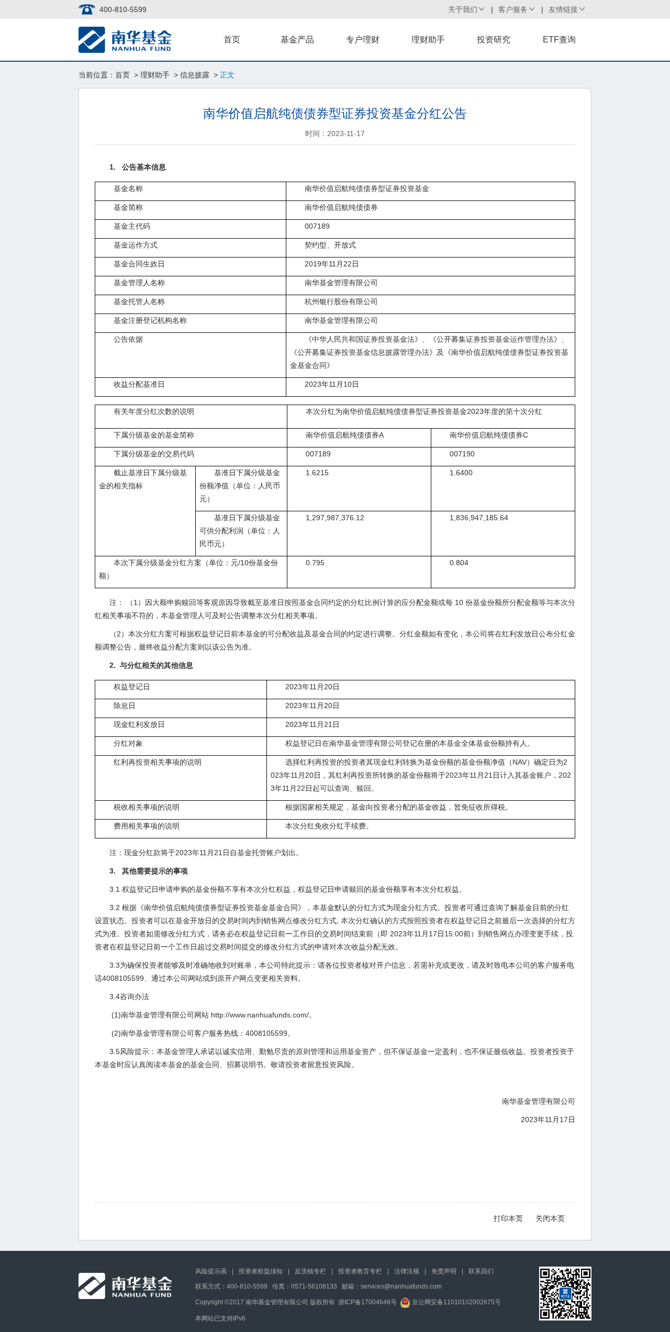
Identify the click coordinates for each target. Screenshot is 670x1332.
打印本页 (508, 1218)
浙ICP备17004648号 (367, 1302)
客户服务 (513, 9)
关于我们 (462, 9)
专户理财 (362, 39)
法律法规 (406, 1271)
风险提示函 (211, 1271)
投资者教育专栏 (360, 1271)
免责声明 (443, 1271)
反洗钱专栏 (310, 1271)
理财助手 (428, 39)
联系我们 (481, 1271)
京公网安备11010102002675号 (455, 1302)
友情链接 (563, 9)
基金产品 (297, 39)
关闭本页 (550, 1218)
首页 (232, 39)
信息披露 (194, 75)
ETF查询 (559, 39)
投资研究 (493, 39)
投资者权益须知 (261, 1271)
